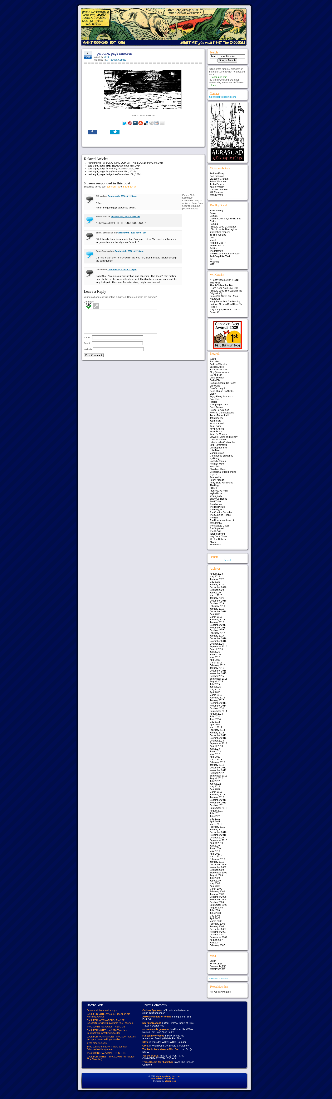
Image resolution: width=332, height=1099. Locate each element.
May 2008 (215, 915)
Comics (122, 59)
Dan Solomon (217, 176)
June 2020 (215, 592)
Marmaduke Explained (221, 455)
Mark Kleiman (217, 453)
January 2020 (217, 598)
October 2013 (217, 740)
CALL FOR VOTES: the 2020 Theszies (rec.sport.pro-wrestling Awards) (107, 1031)
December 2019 (218, 600)
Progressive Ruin (219, 490)
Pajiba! (213, 474)
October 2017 (217, 630)
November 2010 (218, 835)
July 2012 (215, 781)
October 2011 (217, 805)
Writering (214, 261)
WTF (212, 264)
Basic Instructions (219, 369)
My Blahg (214, 458)
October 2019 (217, 603)
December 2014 (218, 703)
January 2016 (217, 668)
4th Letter (214, 361)
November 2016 (218, 641)
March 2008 (216, 921)
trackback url (129, 186)
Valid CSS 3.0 (171, 1078)
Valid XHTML (157, 1078)
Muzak (213, 240)
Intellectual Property (220, 232)
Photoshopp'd (217, 245)
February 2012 (217, 794)
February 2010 (217, 859)
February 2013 (217, 762)
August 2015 (216, 681)
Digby (213, 393)
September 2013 (218, 743)
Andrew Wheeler (218, 364)
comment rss (113, 186)
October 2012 (217, 773)
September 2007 (218, 937)
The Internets (216, 251)
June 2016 (215, 654)
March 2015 (216, 695)
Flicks (213, 221)
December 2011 (218, 800)
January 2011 (217, 829)
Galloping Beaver (219, 404)
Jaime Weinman (218, 181)
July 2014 (215, 716)
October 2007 (217, 934)
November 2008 (218, 899)
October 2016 (217, 643)
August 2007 (216, 940)
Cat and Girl (216, 375)
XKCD (213, 542)
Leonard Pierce (218, 439)
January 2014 (217, 732)
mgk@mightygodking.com (222, 97)
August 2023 (216, 573)
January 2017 (217, 635)
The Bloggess (217, 509)
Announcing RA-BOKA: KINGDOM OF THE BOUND (117, 162)
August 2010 (216, 843)
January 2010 (217, 862)
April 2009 (215, 886)
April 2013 (215, 757)
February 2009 (217, 891)
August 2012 (216, 778)
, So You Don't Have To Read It (226, 304)
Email (87, 343)
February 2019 (217, 606)
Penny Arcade (217, 480)
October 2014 (217, 708)
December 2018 (218, 611)
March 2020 (216, 595)
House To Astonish (219, 410)
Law (212, 237)
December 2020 (218, 587)
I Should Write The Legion (223, 229)
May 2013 (215, 754)
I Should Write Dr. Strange (223, 226)
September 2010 (218, 840)
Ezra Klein (215, 399)
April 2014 (215, 724)
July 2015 (215, 684)
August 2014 (216, 713)
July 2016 (215, 652)
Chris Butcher (217, 377)
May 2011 (215, 818)
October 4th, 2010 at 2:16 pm (125, 216)
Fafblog (213, 402)
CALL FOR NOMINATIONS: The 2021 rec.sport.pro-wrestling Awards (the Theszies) (110, 1021)
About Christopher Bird (221, 285)
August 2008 (216, 907)
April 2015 (215, 692)
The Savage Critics (219, 525)
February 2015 (217, 697)
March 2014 (216, 727)
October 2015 (217, 676)
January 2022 (217, 579)
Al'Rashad (111, 59)
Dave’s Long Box (218, 388)
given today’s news (97, 1043)
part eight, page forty (99, 171)
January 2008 (217, 926)
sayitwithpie (216, 493)
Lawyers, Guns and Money (223, 437)
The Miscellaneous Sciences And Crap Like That (225, 255)
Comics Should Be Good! (223, 383)
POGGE (214, 488)
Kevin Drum (216, 431)
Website (88, 349)
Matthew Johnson (219, 189)
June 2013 (215, 751)
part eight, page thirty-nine (102, 174)
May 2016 (215, 657)
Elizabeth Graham (219, 178)
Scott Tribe (215, 501)
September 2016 (218, 646)
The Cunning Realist (220, 515)
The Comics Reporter (221, 512)
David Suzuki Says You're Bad (225, 218)
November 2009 (218, 867)
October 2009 (217, 870)
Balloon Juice (217, 367)
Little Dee (215, 450)
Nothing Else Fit (218, 243)
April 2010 (215, 853)
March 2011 (216, 824)
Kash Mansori (217, 423)
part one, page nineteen (114, 53)
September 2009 (218, 872)
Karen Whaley (217, 187)
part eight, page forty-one (101, 168)
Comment (89, 301)
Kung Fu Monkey (218, 434)
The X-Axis (215, 531)
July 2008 (215, 910)
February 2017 (217, 633)
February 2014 (217, 730)
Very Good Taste (218, 536)
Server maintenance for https (102, 1010)
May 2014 (215, 722)
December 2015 (218, 670)
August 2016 (216, 649)
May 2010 (215, 851)
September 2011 (218, 808)
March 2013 (216, 759)
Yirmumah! (215, 544)
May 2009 (215, 883)
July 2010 (215, 845)
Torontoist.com (217, 533)
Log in (213, 961)
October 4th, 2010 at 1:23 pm (122, 196)
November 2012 (218, 770)
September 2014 (218, 711)
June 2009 (215, 880)
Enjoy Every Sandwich (221, 396)
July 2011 (215, 813)
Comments (218, 966)
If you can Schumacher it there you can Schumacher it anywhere (107, 1048)
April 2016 (215, 660)
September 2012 (218, 775)
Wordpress (170, 1081)
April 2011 (215, 821)
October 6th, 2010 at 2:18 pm (129, 251)
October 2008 (217, 902)
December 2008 (218, 897)
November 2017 (218, 627)
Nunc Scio (215, 466)
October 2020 (217, 590)
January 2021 (217, 584)
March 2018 (216, 617)
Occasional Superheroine (223, 472)
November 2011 (218, 802)
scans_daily (216, 496)
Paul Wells (215, 477)
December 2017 (218, 625)
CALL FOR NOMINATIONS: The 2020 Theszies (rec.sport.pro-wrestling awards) (111, 1038)
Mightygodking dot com (168, 1076)
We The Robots (218, 539)
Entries (216, 963)
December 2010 (218, 832)
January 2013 (217, 765)
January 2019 (217, 608)
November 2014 (218, 705)
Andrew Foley (217, 173)
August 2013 (216, 746)
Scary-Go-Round (218, 498)
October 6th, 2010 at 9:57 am (131, 233)
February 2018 (217, 619)
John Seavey (216, 418)
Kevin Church (217, 428)
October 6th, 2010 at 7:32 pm (122, 269)
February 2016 (217, 665)
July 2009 (215, 878)
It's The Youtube (218, 234)
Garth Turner (216, 407)
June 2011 (215, 816)
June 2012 (215, 783)
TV (211, 259)
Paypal (227, 560)
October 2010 (217, 837)
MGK (106, 57)
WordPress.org (217, 969)
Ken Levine (216, 426)
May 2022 (215, 576)
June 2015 (215, 687)
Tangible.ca (216, 504)
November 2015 (218, 673)
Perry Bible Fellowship (221, 482)
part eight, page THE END (102, 165)
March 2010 (216, 856)
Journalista (215, 420)
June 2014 (215, 719)
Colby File (215, 380)
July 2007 (215, 942)
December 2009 (218, 864)
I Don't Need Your (224, 288)
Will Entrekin (216, 192)
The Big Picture (218, 507)
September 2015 (218, 678)
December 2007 (218, 929)
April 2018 (215, 614)
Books (213, 213)
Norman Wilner (217, 463)
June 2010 (215, 848)
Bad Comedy (216, 210)
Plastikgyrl (215, 485)
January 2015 (217, 700)
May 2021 (215, 582)
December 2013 (218, 735)
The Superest (217, 528)
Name (88, 337)
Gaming (214, 224)
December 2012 (218, 767)
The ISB (214, 517)
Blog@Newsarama (219, 372)
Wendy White (216, 195)
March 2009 (216, 888)
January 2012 (217, 797)
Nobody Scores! (218, 461)
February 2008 (217, 923)
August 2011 (216, 810)
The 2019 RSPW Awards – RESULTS (106, 1053)
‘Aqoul (213, 358)
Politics (213, 248)
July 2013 (215, 748)
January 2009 (217, 894)
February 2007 (217, 945)
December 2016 (218, 638)
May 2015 (215, 689)
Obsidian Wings (218, 469)
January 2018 (217, 622)
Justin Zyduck (217, 184)
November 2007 (218, 932)
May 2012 (215, 786)
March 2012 (216, 792)
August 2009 (216, 875)
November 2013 (218, 738)
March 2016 (216, 662)
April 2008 (215, 918)
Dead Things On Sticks (221, 391)
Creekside (215, 385)
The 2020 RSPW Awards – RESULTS (106, 1026)
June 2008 (215, 913)
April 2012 (215, 789)
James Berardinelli (219, 415)
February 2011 (217, 827)
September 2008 (218, 905)
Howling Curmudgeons (222, 412)
